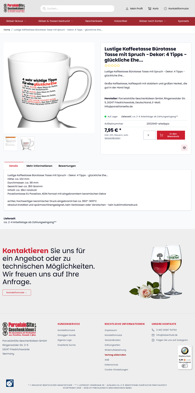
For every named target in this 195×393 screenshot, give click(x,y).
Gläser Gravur (14, 21)
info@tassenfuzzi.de (167, 335)
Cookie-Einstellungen (116, 369)
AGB (107, 359)
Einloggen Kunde (67, 335)
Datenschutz (111, 364)
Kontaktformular (66, 330)
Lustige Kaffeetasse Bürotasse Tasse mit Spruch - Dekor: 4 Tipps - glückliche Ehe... (58, 29)
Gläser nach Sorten (151, 21)
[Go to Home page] (14, 8)
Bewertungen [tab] (67, 166)
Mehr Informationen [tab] (39, 166)
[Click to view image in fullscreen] (49, 87)
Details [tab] (13, 166)
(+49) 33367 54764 (166, 329)
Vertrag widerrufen (115, 354)
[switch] (185, 366)
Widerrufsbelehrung (115, 349)
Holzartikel (120, 21)
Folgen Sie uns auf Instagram (172, 340)
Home (7, 29)
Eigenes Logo (65, 340)
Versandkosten (112, 138)
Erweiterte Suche (67, 345)
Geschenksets (93, 21)
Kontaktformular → (16, 292)
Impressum (111, 330)
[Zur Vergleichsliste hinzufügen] (184, 148)
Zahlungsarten (112, 345)
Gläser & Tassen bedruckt (54, 21)
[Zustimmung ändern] (10, 383)
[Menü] (190, 347)
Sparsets (183, 21)
